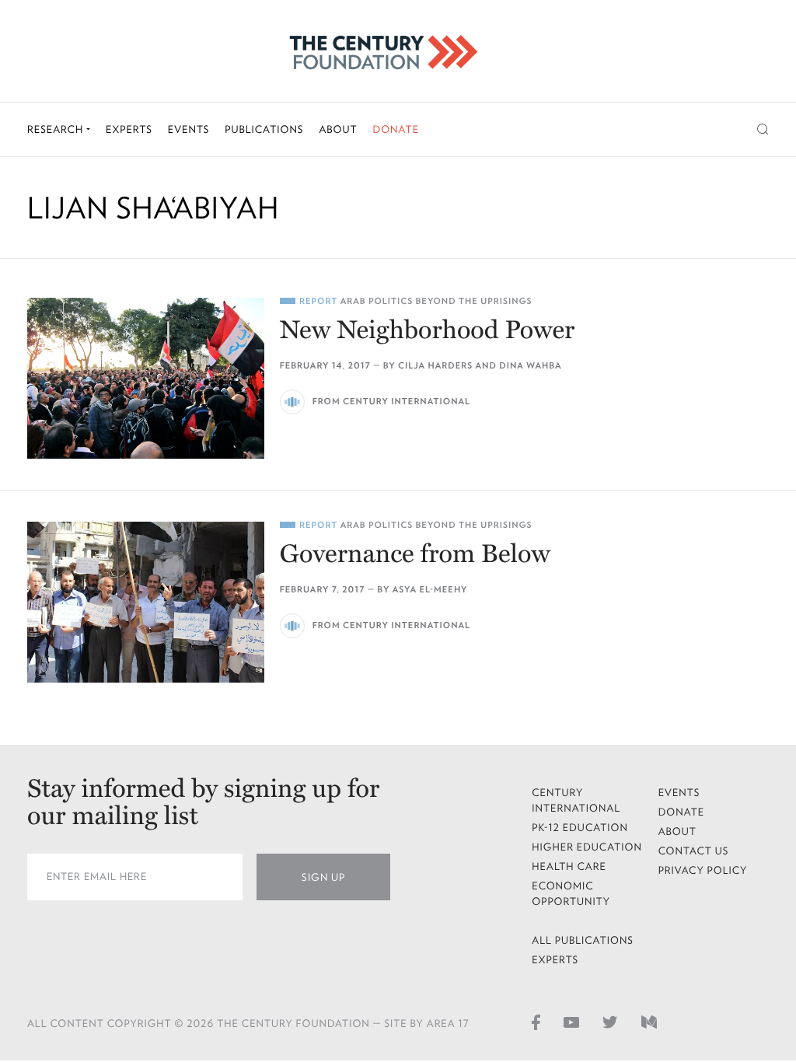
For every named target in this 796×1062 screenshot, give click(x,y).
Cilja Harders (435, 366)
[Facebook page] (536, 1022)
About (338, 129)
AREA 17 (448, 1023)
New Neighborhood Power (427, 330)
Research (56, 129)
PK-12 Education (580, 827)
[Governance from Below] (145, 602)
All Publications (583, 940)
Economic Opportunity (571, 893)
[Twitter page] (610, 1022)
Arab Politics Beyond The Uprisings (436, 301)
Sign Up (323, 877)
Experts (129, 129)
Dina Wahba (530, 366)
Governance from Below (415, 554)
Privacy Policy (703, 870)
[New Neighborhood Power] (145, 378)
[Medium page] (649, 1022)
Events (189, 129)
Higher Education (587, 847)
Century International (576, 800)
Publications (264, 129)
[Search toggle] (763, 129)
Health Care (569, 866)
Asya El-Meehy (430, 590)
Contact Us (693, 851)
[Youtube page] (571, 1022)
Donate (395, 129)
